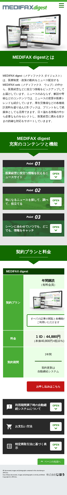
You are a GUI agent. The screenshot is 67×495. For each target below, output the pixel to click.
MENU (61, 5)
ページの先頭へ (52, 461)
